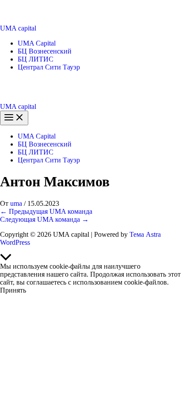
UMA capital (18, 28)
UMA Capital (37, 43)
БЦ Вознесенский (45, 51)
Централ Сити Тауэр (49, 67)
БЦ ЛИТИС (35, 59)
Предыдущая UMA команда (46, 211)
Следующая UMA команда (44, 219)
